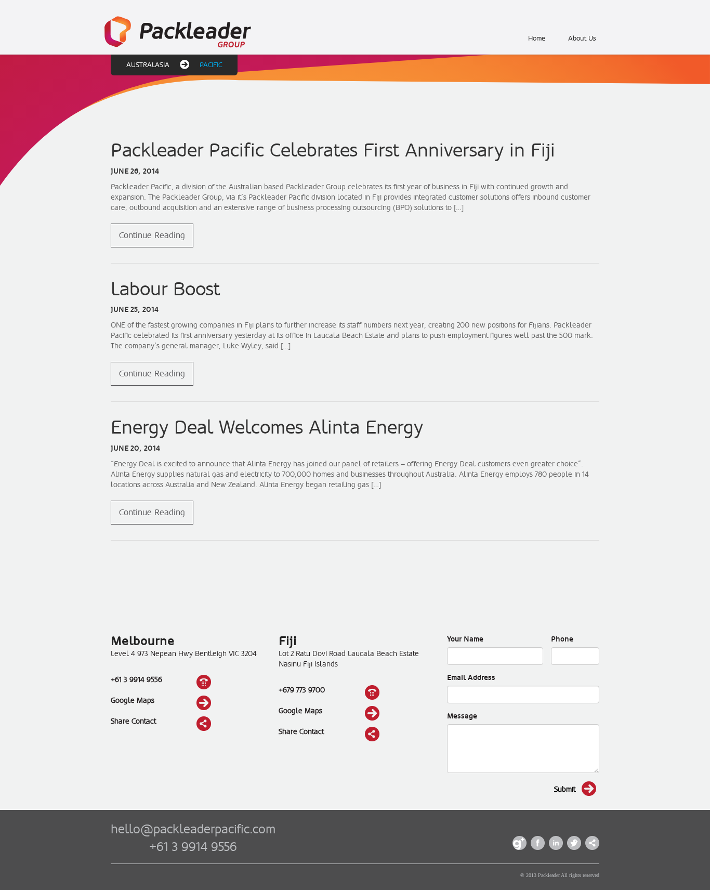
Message (462, 716)
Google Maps (132, 700)
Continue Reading (152, 235)
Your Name (465, 639)
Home (536, 38)
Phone (562, 639)
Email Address (471, 677)
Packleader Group (178, 32)
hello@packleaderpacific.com (193, 829)
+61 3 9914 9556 (136, 679)
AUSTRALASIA (147, 65)
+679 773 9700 (302, 690)
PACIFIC (211, 65)
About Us (582, 38)
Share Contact (133, 721)
